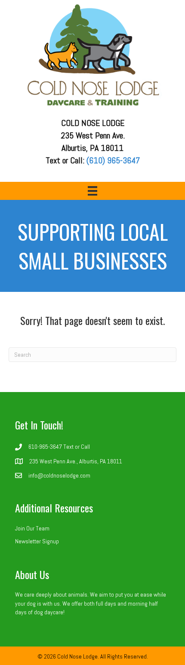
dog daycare (48, 612)
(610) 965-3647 (113, 160)
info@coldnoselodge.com (59, 475)
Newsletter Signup (37, 541)
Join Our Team (32, 528)
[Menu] (92, 191)
